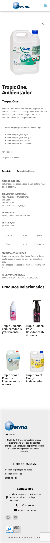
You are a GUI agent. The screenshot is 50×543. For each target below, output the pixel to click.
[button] (45, 5)
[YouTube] (15, 517)
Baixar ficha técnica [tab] (26, 171)
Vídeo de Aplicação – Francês (18, 140)
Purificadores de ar (16, 158)
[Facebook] (8, 517)
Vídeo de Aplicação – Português (19, 137)
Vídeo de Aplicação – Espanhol (19, 143)
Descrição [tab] (6, 171)
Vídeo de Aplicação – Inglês (17, 135)
